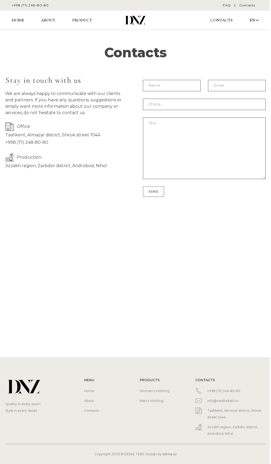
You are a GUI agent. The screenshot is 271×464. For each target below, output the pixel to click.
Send (153, 191)
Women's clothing (155, 391)
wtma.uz (169, 454)
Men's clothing (152, 401)
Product (82, 20)
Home (18, 20)
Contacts (247, 5)
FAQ (227, 5)
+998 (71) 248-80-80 (30, 5)
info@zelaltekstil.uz (223, 401)
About (48, 20)
